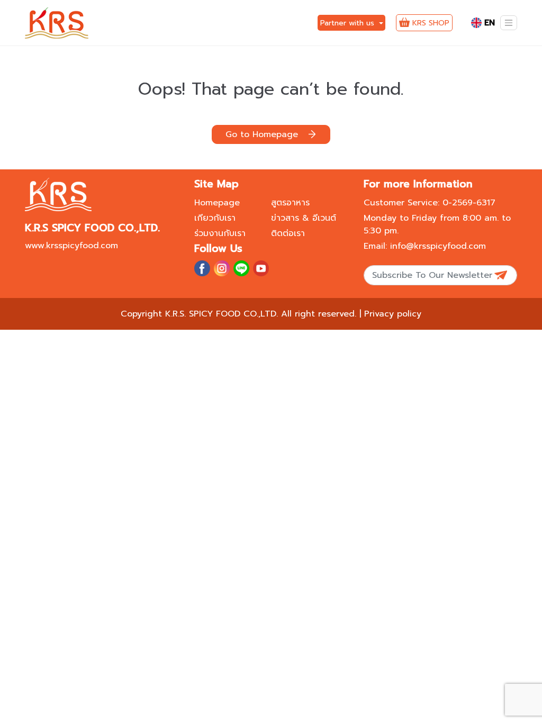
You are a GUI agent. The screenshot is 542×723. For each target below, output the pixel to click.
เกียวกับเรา (215, 218)
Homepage (217, 202)
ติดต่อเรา (288, 233)
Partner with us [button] (348, 23)
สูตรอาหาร (290, 202)
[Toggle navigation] (508, 22)
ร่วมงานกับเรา (220, 233)
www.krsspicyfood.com (71, 245)
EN (489, 22)
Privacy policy (392, 314)
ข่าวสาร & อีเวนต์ (303, 218)
